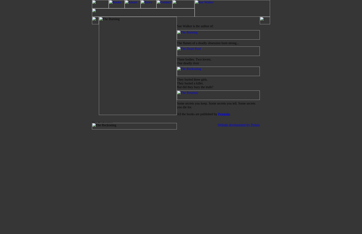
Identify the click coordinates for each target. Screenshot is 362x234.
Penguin (224, 114)
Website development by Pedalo (238, 125)
